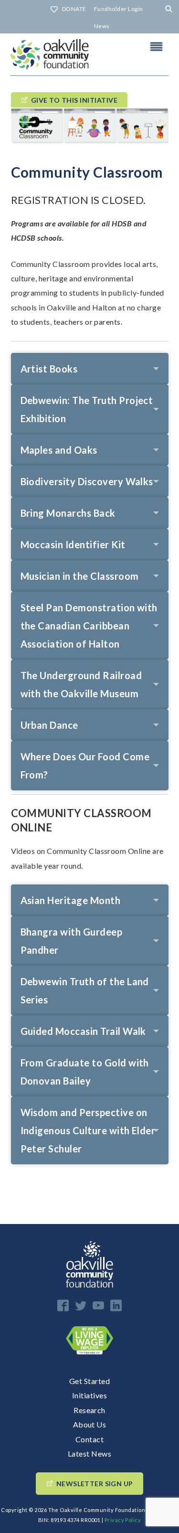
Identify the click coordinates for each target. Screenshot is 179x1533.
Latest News (89, 1453)
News (102, 26)
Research (89, 1410)
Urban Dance (49, 725)
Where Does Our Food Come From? (85, 765)
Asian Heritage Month (71, 900)
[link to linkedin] (116, 1305)
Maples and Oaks (59, 450)
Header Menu (156, 46)
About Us (89, 1424)
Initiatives (89, 1395)
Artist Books (49, 368)
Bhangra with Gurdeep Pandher (72, 941)
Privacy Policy (123, 1520)
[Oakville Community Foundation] (89, 54)
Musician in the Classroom (80, 576)
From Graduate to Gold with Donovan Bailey (85, 1071)
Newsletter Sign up (94, 1484)
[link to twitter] (80, 1305)
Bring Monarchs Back (68, 513)
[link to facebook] (63, 1305)
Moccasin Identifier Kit (73, 544)
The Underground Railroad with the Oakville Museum (81, 684)
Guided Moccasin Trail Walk (83, 1031)
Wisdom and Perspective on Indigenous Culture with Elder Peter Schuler (88, 1130)
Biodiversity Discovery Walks (87, 481)
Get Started (89, 1380)
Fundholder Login (118, 8)
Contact (89, 1439)
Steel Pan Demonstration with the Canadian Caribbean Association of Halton (89, 625)
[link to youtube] (98, 1305)
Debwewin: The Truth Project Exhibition (87, 409)
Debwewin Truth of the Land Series (85, 990)
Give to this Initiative (74, 100)
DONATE (74, 8)
